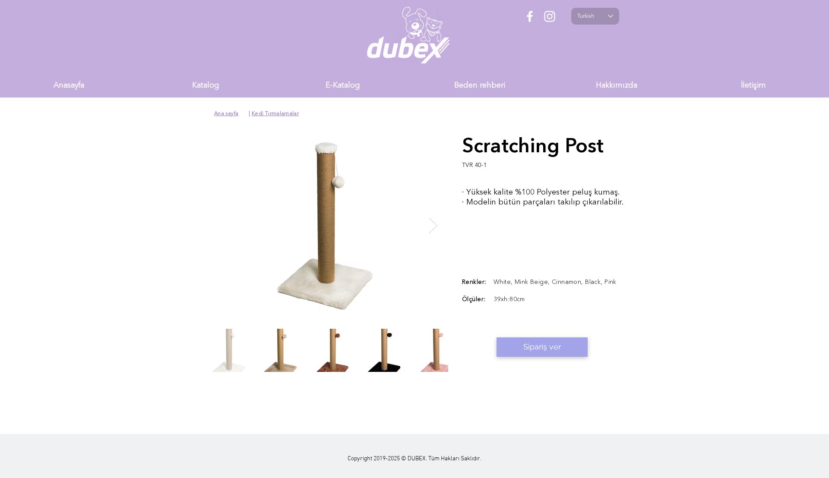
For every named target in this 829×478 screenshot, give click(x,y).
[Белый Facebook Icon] (529, 16)
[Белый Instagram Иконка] (549, 16)
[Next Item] (433, 225)
